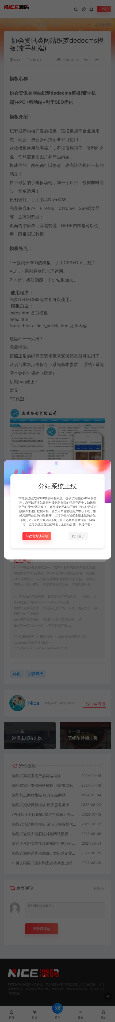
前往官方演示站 (37, 536)
